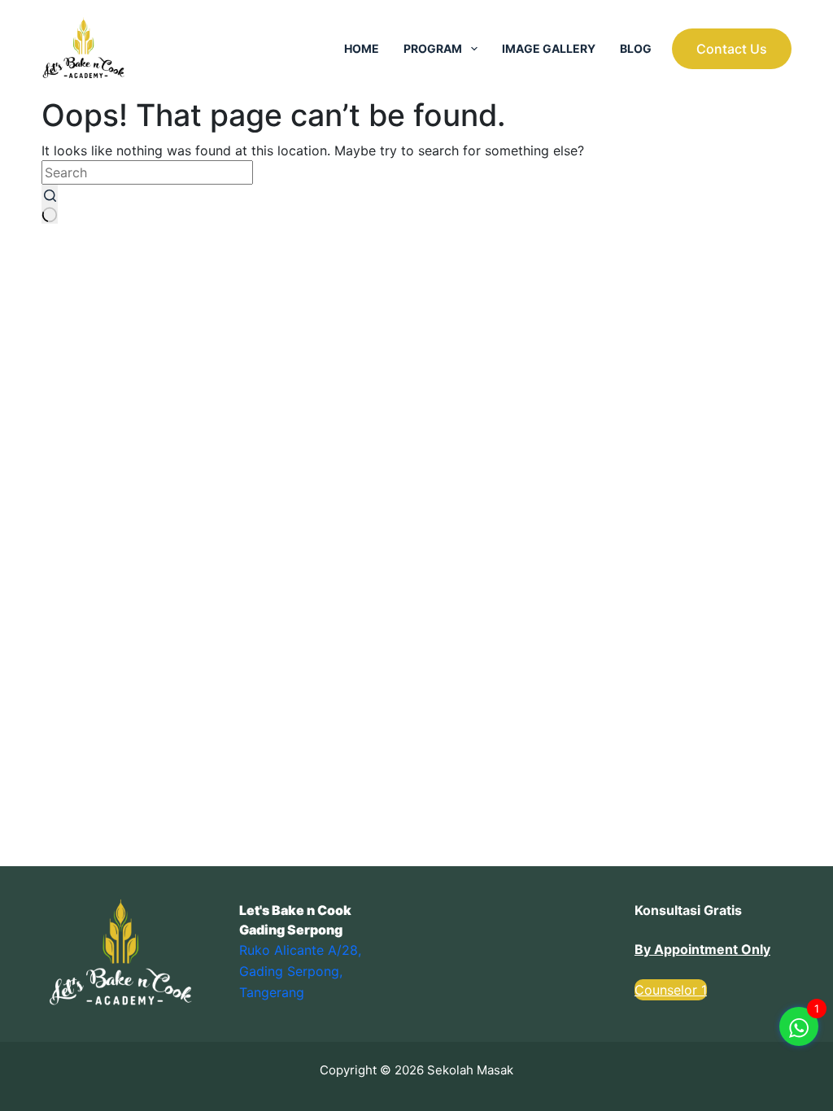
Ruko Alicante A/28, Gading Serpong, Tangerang (300, 971)
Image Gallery (548, 48)
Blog (636, 48)
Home (361, 48)
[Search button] (49, 204)
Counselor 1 (671, 990)
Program (432, 48)
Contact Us (731, 49)
